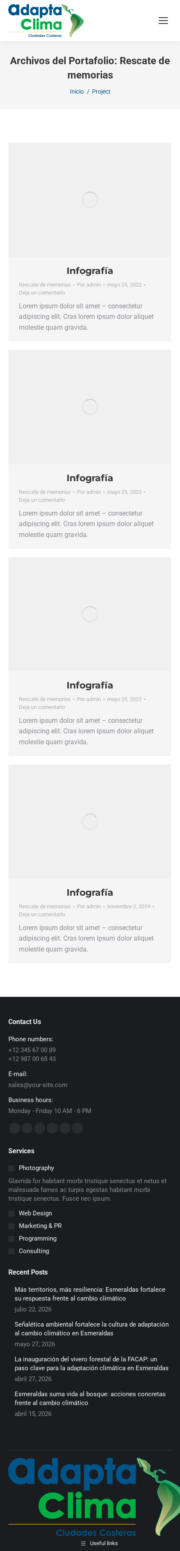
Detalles (101, 199)
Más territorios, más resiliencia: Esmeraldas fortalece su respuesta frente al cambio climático (90, 1294)
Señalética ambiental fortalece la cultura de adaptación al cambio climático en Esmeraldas (92, 1329)
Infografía (90, 270)
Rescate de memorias (45, 285)
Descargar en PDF (78, 199)
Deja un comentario (42, 292)
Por (89, 285)
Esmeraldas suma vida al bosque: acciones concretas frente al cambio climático (90, 1398)
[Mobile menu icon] (163, 20)
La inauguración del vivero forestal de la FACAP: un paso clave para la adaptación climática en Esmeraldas (92, 1363)
